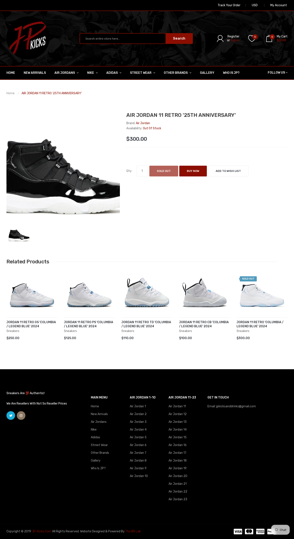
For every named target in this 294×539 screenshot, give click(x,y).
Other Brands (100, 453)
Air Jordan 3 (138, 422)
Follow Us (276, 72)
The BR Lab (133, 531)
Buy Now (193, 171)
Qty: (129, 171)
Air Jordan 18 (178, 460)
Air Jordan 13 (178, 422)
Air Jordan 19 (178, 468)
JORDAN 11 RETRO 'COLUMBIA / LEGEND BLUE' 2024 (260, 324)
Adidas (95, 437)
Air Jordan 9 (138, 468)
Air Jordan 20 (178, 476)
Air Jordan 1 (138, 406)
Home (10, 93)
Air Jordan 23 (178, 499)
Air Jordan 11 (177, 406)
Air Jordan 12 (178, 414)
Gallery (96, 460)
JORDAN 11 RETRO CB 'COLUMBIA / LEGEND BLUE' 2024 (204, 324)
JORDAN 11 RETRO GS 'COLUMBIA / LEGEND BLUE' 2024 (31, 324)
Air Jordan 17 (177, 453)
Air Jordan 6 (138, 445)
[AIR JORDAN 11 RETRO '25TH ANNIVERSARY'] (19, 233)
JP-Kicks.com (41, 531)
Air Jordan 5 (138, 437)
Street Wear (99, 445)
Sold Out (164, 171)
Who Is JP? (98, 468)
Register (233, 36)
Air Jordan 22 (178, 491)
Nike (94, 429)
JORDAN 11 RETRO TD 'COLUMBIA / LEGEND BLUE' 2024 (146, 324)
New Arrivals (99, 414)
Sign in (235, 40)
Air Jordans (99, 422)
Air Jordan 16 (178, 445)
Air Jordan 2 (138, 414)
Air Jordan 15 (178, 437)
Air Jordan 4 (138, 429)
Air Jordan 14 (178, 429)
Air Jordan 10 (139, 476)
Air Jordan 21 (178, 484)
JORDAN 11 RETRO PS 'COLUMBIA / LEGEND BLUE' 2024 (88, 324)
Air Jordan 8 (138, 460)
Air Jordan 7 (138, 453)
